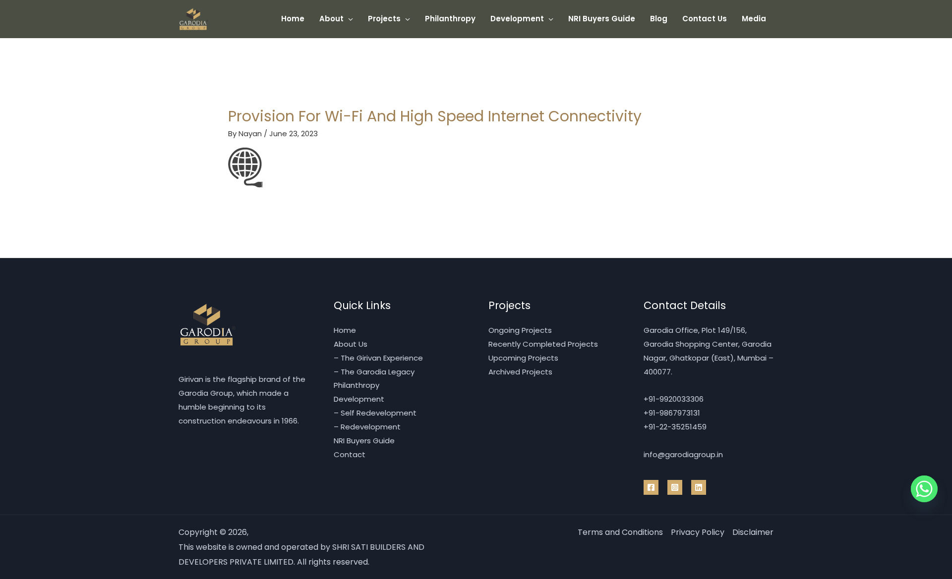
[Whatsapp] (924, 488)
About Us (350, 344)
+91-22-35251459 (675, 426)
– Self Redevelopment (375, 413)
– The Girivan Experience (378, 358)
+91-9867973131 (672, 413)
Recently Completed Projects (543, 344)
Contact (349, 454)
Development (517, 18)
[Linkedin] (698, 487)
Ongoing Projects (520, 330)
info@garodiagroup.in (683, 454)
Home (292, 18)
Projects (384, 18)
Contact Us (704, 18)
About (331, 18)
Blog (658, 18)
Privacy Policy (697, 532)
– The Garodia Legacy (374, 372)
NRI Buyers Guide (601, 18)
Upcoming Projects (523, 358)
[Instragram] (674, 487)
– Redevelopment (367, 426)
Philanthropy (450, 18)
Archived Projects (520, 372)
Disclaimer (753, 532)
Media (754, 18)
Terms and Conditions (620, 532)
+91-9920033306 (674, 399)
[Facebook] (651, 487)
